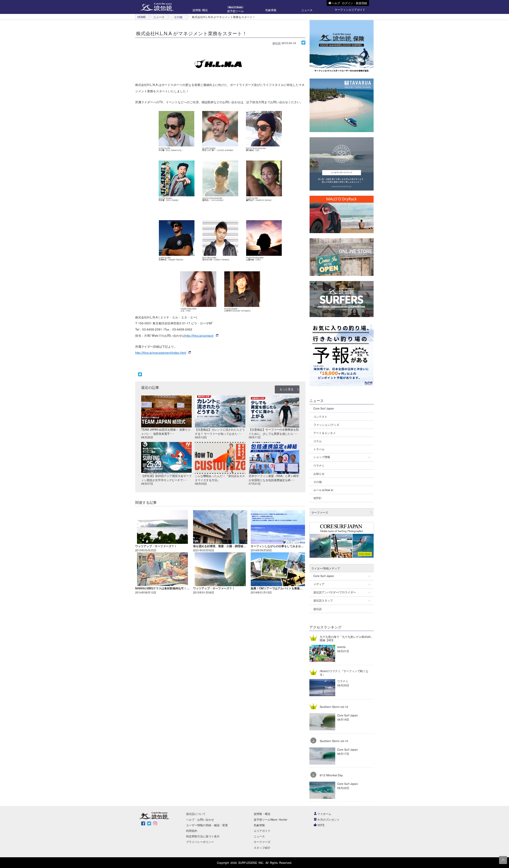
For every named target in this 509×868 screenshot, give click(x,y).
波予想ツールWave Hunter (270, 819)
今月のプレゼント (328, 819)
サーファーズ (262, 842)
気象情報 (259, 825)
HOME (141, 17)
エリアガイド (262, 831)
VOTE (320, 825)
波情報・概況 (262, 814)
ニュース (158, 17)
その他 (178, 17)
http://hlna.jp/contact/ (199, 335)
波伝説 (276, 43)
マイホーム (324, 814)
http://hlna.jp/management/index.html (160, 352)
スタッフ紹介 (262, 848)
